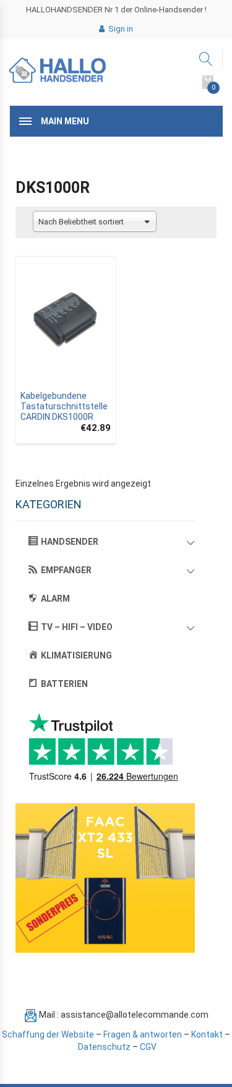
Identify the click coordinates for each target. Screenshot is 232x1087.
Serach (206, 59)
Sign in (119, 28)
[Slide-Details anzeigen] (105, 878)
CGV (148, 1047)
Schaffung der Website (48, 1034)
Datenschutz (104, 1047)
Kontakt (207, 1034)
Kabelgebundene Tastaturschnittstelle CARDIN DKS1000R (64, 406)
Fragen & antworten (142, 1034)
